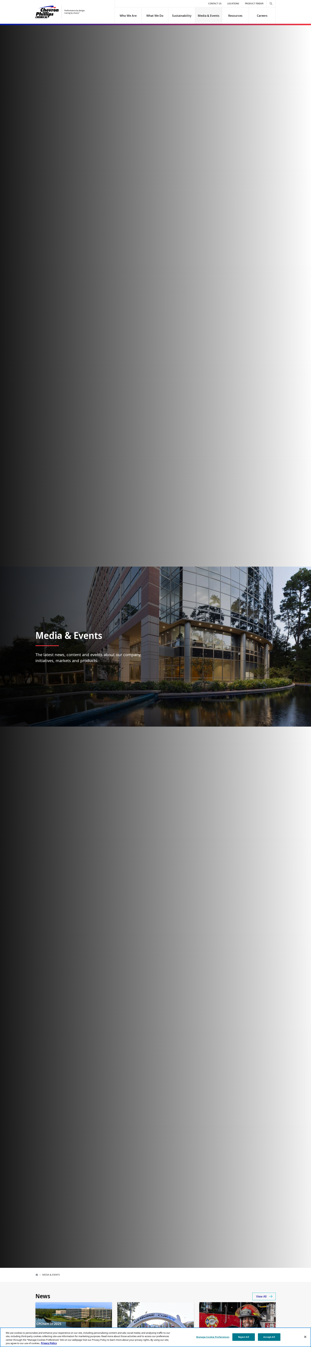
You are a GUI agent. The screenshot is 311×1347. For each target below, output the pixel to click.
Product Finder (254, 3)
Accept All (269, 1337)
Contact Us (215, 3)
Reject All (243, 1337)
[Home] (60, 12)
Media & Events (208, 16)
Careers (262, 16)
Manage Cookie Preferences (212, 1337)
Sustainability (181, 16)
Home (36, 1274)
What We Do (155, 16)
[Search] (271, 3)
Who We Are (128, 16)
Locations (233, 3)
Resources (235, 16)
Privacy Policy (49, 1343)
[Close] (305, 1337)
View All (261, 1296)
